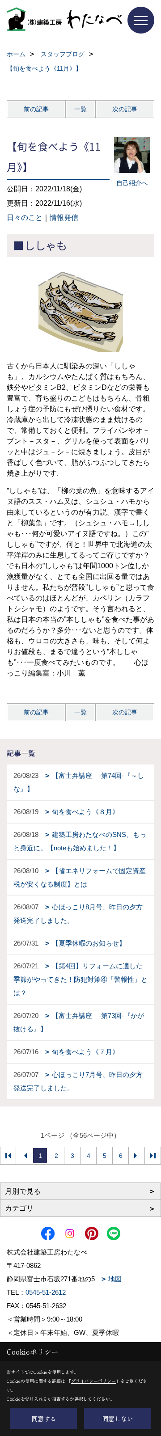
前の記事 (36, 109)
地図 (115, 1279)
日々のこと (24, 217)
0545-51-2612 (45, 1292)
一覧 (80, 109)
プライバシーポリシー (93, 1380)
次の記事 (124, 109)
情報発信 (64, 217)
